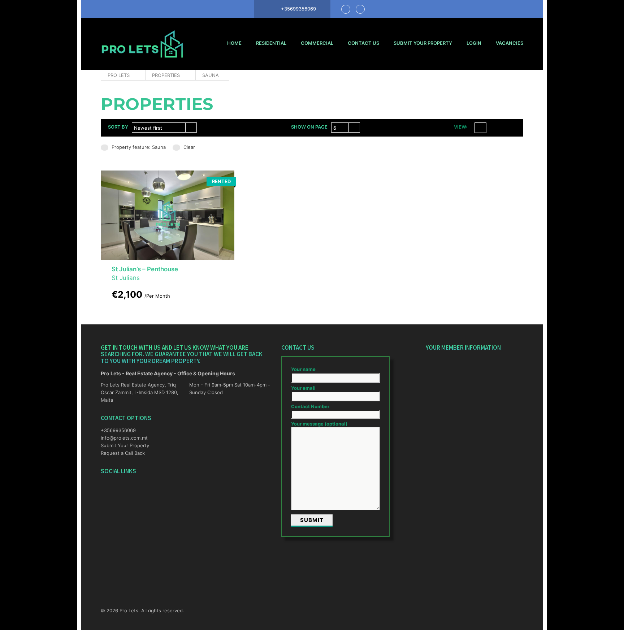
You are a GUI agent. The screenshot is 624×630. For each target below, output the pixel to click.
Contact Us (363, 43)
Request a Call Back (123, 453)
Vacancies (509, 43)
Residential (271, 43)
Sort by (118, 127)
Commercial (317, 43)
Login (474, 43)
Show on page (309, 127)
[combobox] (164, 127)
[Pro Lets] (142, 44)
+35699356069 (118, 430)
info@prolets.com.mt (124, 438)
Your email (303, 388)
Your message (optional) (319, 424)
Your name (303, 369)
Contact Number (310, 406)
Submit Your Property (423, 43)
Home (234, 43)
